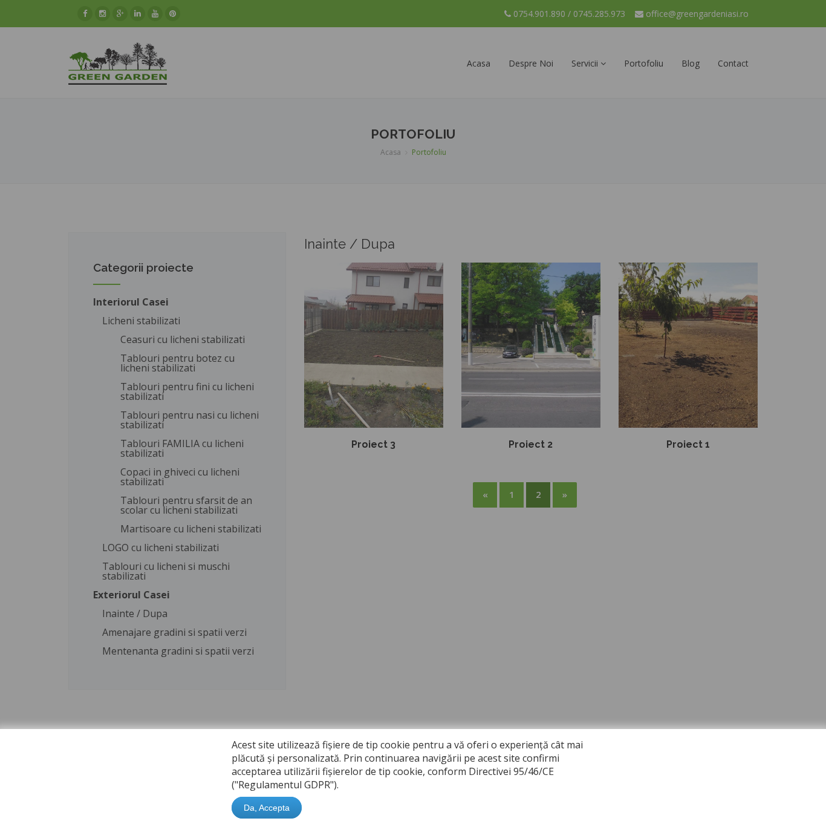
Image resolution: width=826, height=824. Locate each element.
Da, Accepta (267, 808)
